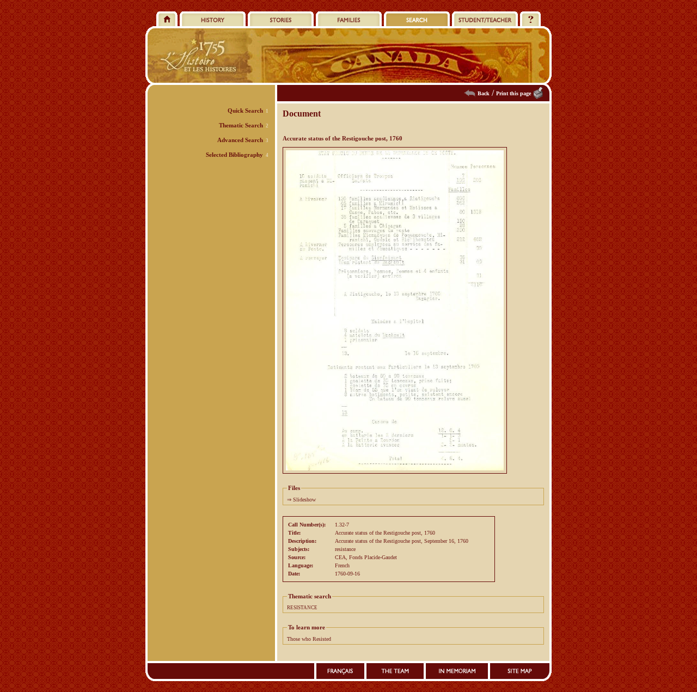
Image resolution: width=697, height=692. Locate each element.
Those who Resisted (309, 639)
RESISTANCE (302, 607)
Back (484, 93)
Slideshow (304, 500)
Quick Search (245, 110)
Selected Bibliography (234, 154)
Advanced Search (240, 140)
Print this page (513, 93)
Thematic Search (241, 125)
